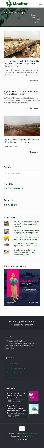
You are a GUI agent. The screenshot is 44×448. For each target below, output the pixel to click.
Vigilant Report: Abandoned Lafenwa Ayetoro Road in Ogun (21, 92)
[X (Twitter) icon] (21, 439)
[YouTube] (12, 204)
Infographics (14, 377)
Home (33, 15)
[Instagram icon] (26, 439)
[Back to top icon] (22, 428)
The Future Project (31, 434)
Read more (34, 81)
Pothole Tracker (15, 372)
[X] (8, 204)
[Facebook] (5, 204)
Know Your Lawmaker (17, 368)
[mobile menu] (41, 4)
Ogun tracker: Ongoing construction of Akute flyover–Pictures (21, 140)
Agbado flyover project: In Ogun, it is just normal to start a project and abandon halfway (21, 63)
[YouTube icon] (23, 439)
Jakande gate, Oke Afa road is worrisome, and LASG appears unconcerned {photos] (24, 252)
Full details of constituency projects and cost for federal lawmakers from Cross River (26, 224)
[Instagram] (15, 204)
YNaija (30, 436)
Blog (34, 17)
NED (23, 436)
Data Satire (14, 364)
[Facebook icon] (18, 439)
